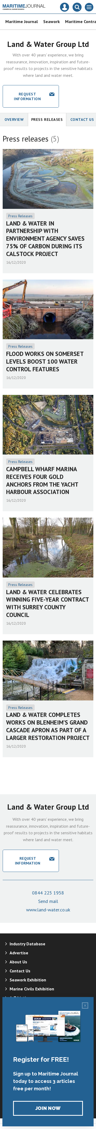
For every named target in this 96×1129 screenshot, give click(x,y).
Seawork (51, 21)
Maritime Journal (21, 21)
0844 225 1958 (48, 893)
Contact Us (20, 970)
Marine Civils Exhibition (32, 988)
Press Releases (20, 216)
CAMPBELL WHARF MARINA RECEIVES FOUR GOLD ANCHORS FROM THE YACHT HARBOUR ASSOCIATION (42, 480)
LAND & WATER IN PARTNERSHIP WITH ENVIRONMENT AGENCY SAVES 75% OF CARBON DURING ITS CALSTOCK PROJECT (45, 238)
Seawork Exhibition (28, 979)
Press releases (47, 119)
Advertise (19, 952)
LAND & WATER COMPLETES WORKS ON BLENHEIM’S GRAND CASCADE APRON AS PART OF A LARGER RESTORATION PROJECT (48, 726)
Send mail (48, 901)
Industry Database (27, 943)
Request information (27, 96)
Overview (14, 119)
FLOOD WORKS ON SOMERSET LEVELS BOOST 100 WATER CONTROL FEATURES (44, 361)
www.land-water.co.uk (48, 910)
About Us (18, 961)
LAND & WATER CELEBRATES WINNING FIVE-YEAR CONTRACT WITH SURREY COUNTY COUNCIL (47, 603)
